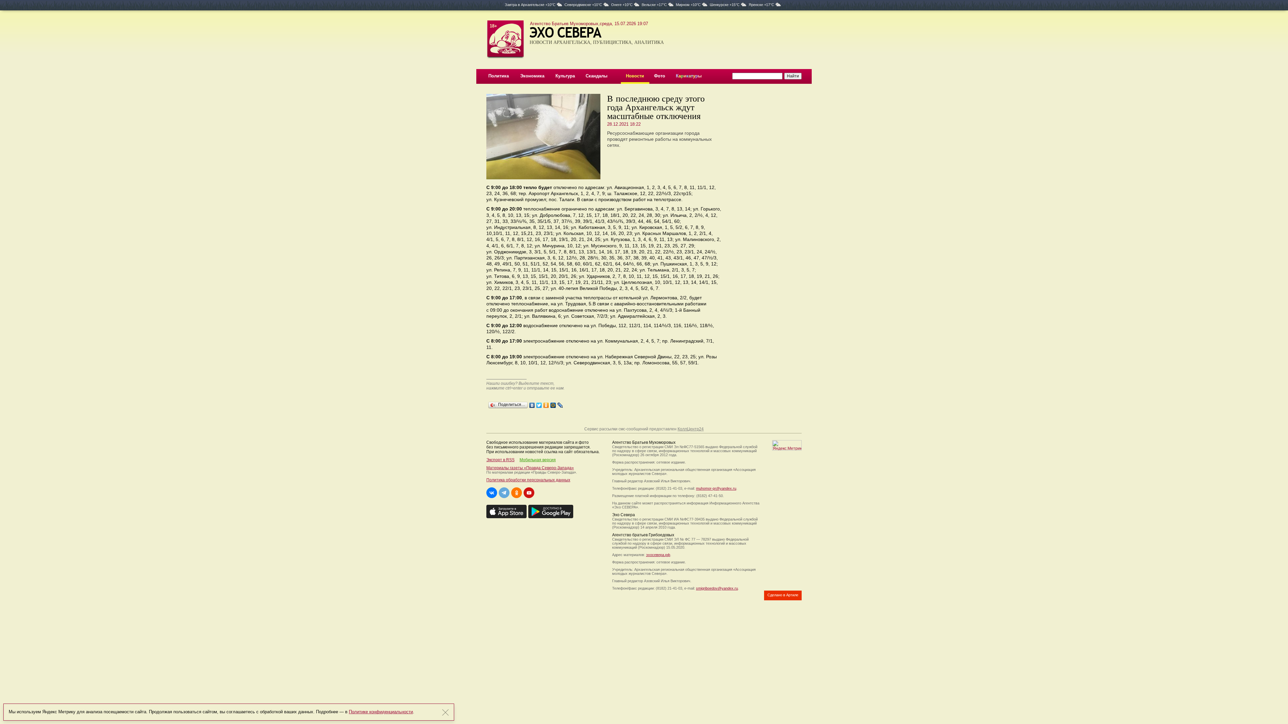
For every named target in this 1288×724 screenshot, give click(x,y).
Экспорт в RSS (500, 460)
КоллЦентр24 (691, 429)
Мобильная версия (538, 460)
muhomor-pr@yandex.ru (716, 488)
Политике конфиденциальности (381, 711)
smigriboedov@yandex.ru (717, 588)
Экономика (532, 75)
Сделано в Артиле (782, 595)
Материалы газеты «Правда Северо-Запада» (530, 468)
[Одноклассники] (546, 403)
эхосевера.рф (658, 555)
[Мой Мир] (553, 403)
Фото (659, 75)
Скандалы (596, 75)
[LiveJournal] (560, 403)
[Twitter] (539, 403)
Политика (498, 75)
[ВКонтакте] (532, 403)
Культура (565, 75)
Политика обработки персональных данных (528, 480)
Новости (635, 75)
